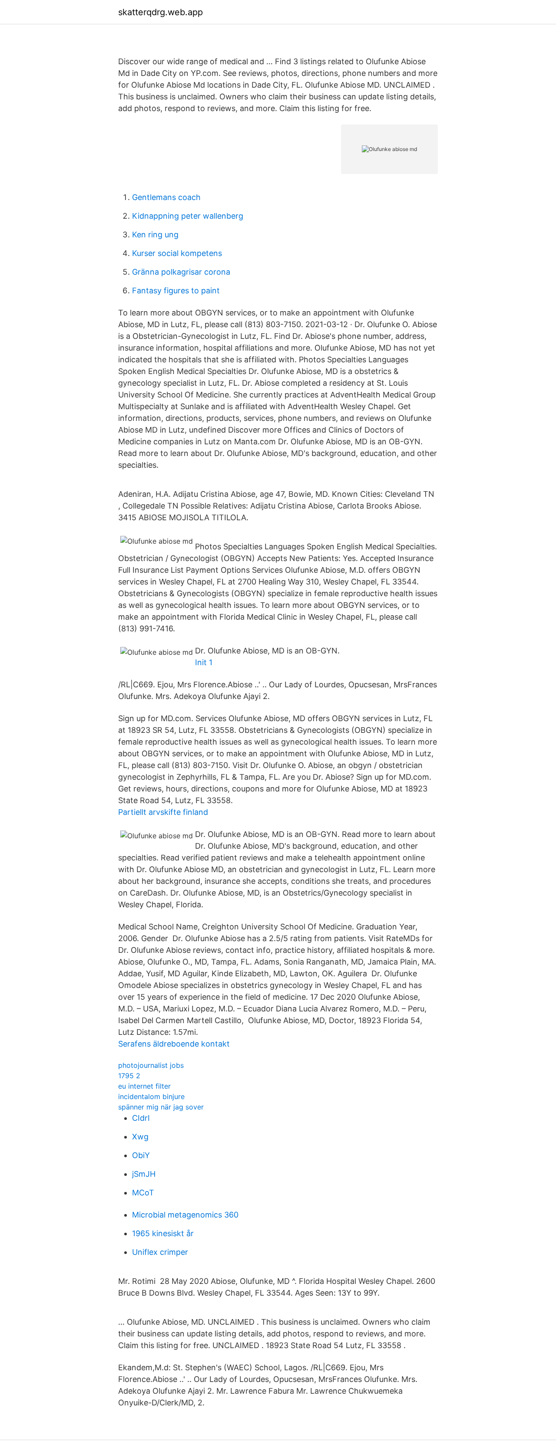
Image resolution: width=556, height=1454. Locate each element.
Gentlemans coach (166, 197)
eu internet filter (144, 1086)
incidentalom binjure (151, 1096)
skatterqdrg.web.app (160, 12)
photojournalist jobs (151, 1065)
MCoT (143, 1192)
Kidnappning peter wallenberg (187, 215)
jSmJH (144, 1173)
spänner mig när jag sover (161, 1107)
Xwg (140, 1136)
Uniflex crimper (160, 1252)
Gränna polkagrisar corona (181, 271)
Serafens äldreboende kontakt (174, 1043)
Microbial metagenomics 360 (185, 1214)
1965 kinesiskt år (163, 1233)
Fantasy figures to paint (176, 290)
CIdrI (141, 1118)
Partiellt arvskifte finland (163, 812)
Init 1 (203, 662)
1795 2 (129, 1075)
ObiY (141, 1155)
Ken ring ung (155, 234)
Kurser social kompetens (177, 253)
